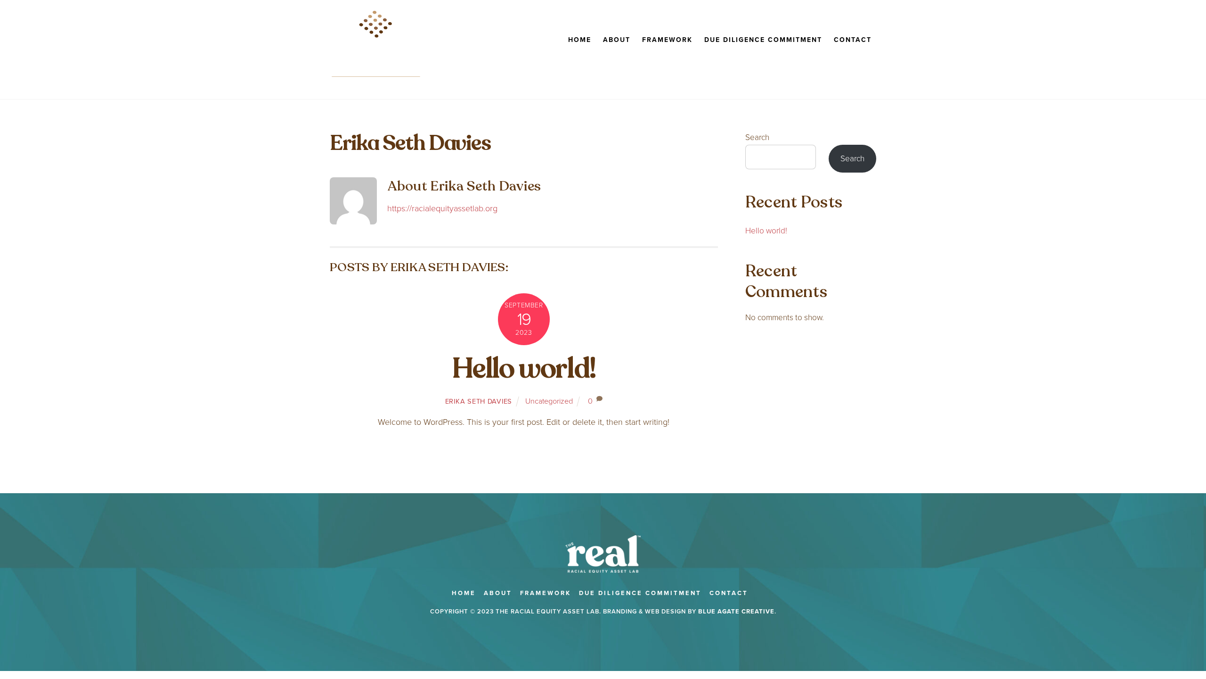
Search (757, 137)
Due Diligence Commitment (763, 40)
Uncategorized (549, 401)
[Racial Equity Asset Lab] (377, 79)
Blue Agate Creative (736, 611)
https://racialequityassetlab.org (442, 208)
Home (579, 40)
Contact (853, 40)
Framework (667, 40)
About (616, 40)
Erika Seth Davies (478, 401)
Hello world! (524, 368)
